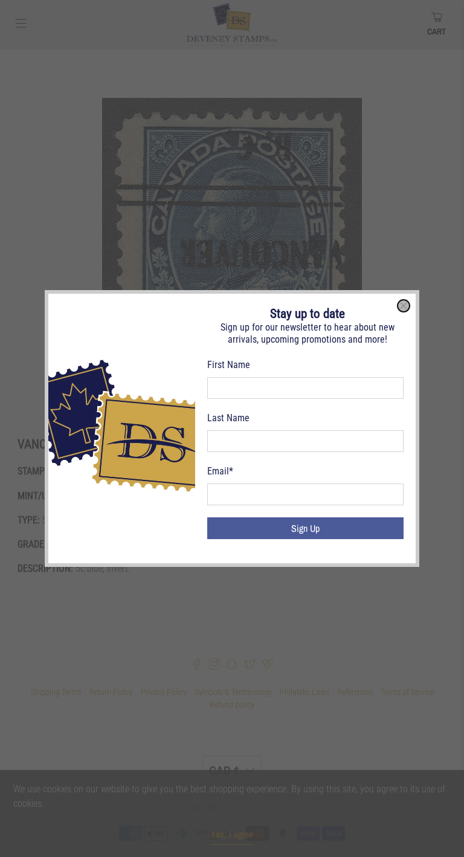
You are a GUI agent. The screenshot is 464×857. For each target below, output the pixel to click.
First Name (228, 364)
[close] (404, 306)
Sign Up (305, 528)
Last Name (228, 418)
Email (220, 471)
